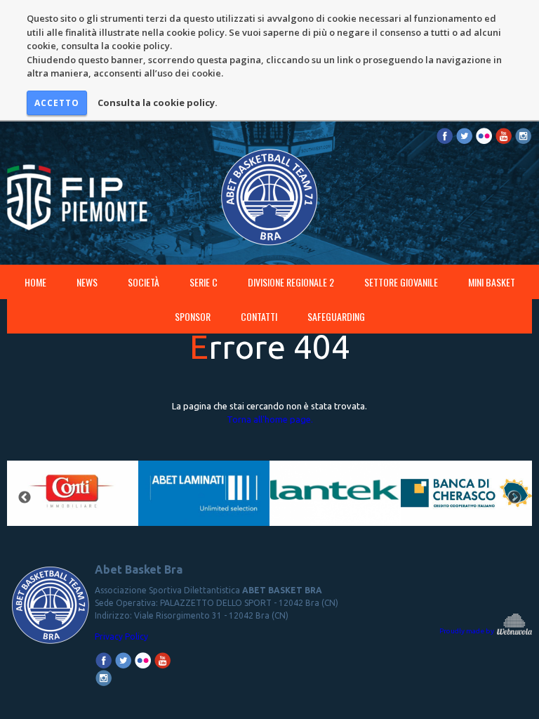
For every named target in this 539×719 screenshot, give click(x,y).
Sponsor (193, 316)
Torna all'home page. (270, 419)
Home (35, 282)
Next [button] (514, 498)
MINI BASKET (491, 282)
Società (143, 282)
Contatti (259, 316)
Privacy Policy (121, 636)
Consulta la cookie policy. (158, 102)
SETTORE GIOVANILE (401, 282)
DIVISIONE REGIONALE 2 (291, 282)
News (87, 282)
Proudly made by (467, 631)
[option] (72, 498)
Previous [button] (25, 498)
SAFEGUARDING (336, 316)
